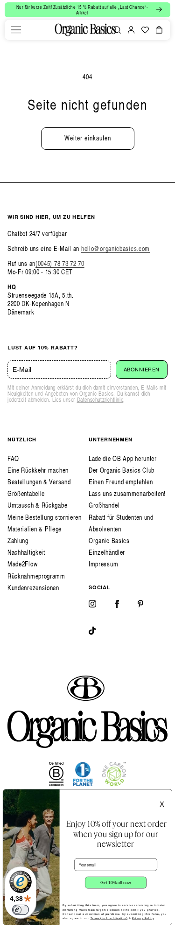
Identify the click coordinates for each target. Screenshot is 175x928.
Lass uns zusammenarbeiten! (127, 493)
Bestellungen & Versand (38, 481)
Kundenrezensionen (33, 587)
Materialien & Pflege (34, 528)
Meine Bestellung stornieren (44, 517)
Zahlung (17, 540)
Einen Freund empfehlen (121, 481)
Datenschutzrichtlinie (100, 400)
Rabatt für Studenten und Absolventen (121, 523)
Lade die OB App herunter (123, 458)
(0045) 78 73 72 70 (59, 263)
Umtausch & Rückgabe (37, 505)
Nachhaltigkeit (26, 552)
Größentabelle (26, 493)
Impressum (103, 563)
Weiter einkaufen (87, 137)
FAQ (13, 458)
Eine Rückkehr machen (38, 470)
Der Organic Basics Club (121, 470)
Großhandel (104, 505)
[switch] (20, 910)
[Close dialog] (166, 795)
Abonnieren (142, 369)
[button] (16, 30)
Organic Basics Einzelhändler (109, 546)
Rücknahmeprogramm (36, 576)
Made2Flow (22, 563)
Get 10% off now (115, 882)
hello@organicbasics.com (115, 248)
